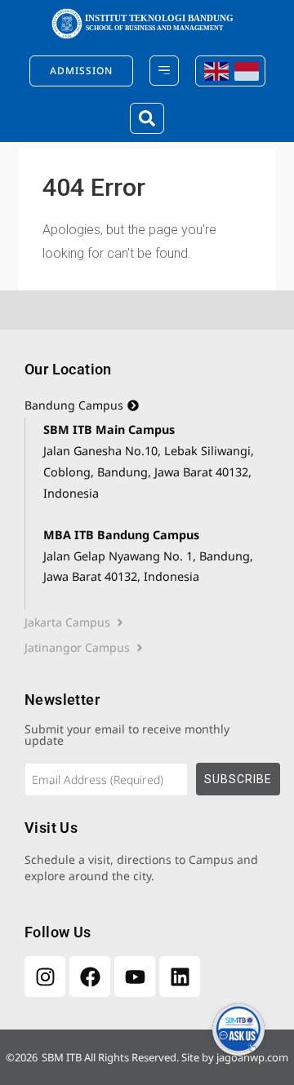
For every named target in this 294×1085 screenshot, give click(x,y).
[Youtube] (134, 976)
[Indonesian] (245, 70)
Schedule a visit (67, 859)
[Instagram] (44, 976)
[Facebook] (89, 976)
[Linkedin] (179, 976)
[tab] (147, 405)
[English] (215, 70)
